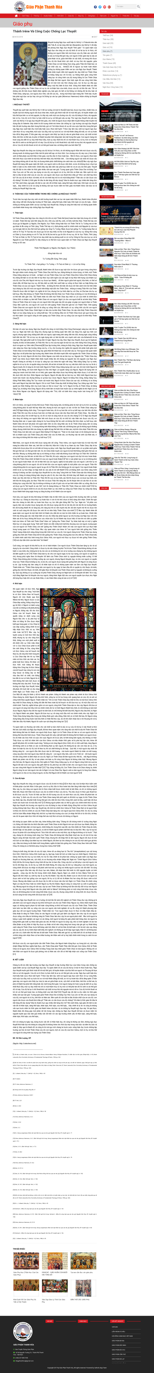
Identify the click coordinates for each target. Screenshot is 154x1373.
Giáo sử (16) (107, 47)
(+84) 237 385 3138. (21, 1358)
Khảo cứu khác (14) (110, 71)
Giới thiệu (25, 16)
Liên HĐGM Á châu (118, 1331)
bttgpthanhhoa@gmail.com (25, 1361)
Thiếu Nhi (126, 16)
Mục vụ (81, 16)
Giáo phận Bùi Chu (118, 1350)
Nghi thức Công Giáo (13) (113, 87)
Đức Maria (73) (108, 59)
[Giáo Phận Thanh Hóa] (38, 7)
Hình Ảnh (60, 16)
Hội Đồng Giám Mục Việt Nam (122, 1336)
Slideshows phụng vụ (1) (112, 75)
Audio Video (48, 16)
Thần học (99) (108, 39)
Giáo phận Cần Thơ (119, 1354)
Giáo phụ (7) (107, 51)
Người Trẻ (114, 16)
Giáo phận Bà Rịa (118, 1341)
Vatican (115, 1327)
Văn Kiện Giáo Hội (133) (112, 67)
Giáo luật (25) (108, 43)
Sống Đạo (91, 16)
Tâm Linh (103, 16)
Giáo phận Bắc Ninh (119, 1345)
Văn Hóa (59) (108, 83)
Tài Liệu (136, 16)
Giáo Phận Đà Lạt (118, 1359)
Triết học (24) (108, 35)
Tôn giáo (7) (107, 55)
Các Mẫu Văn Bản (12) (111, 79)
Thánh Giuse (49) (109, 63)
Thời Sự (36, 16)
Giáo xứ (71, 16)
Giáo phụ (22, 24)
